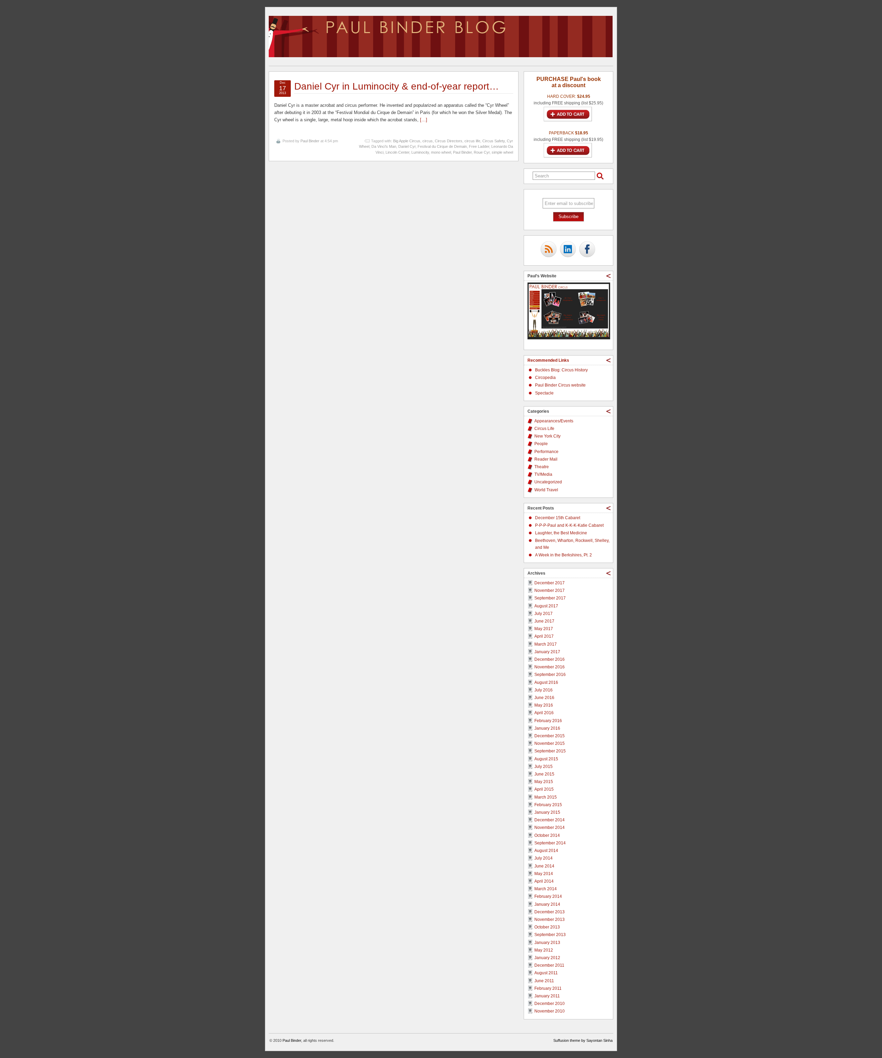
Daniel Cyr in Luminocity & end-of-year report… (396, 86)
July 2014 (543, 858)
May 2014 (543, 873)
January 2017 (547, 651)
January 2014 (547, 904)
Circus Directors (448, 141)
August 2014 (546, 850)
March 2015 (545, 797)
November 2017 (549, 590)
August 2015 (546, 759)
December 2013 (549, 912)
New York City (547, 436)
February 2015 (548, 804)
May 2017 (543, 628)
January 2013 (547, 942)
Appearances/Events (553, 421)
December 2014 (549, 820)
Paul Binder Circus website (560, 385)
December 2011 (549, 965)
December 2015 (549, 735)
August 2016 (546, 682)
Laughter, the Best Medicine (561, 533)
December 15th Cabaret (557, 517)
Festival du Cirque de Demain (442, 146)
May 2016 (543, 705)
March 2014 (545, 888)
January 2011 (547, 996)
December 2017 (549, 583)
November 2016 (549, 667)
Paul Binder (309, 141)
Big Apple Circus (406, 141)
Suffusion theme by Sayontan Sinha (583, 1040)
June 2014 (544, 866)
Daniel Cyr (407, 146)
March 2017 (545, 644)
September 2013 (550, 934)
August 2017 (546, 606)
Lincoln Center (397, 152)
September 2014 (550, 843)
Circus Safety (493, 141)
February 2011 (548, 988)
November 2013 (549, 919)
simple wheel (502, 152)
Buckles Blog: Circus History (561, 370)
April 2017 (544, 636)
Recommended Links (548, 360)
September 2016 (550, 674)
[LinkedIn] (568, 250)
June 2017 (544, 621)
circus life (472, 141)
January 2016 (547, 728)
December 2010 (549, 1003)
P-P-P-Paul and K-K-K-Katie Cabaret (569, 525)
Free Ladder (479, 146)
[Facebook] (587, 250)
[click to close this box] (608, 276)
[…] (423, 119)
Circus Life (544, 428)
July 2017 (543, 613)
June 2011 (544, 980)
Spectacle (544, 393)
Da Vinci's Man (383, 146)
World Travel (546, 489)
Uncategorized (548, 482)
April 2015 (544, 789)
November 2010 (549, 1011)
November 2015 (549, 743)
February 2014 (548, 896)
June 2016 (544, 697)
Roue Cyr (482, 152)
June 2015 (544, 774)
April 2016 (544, 712)
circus (427, 141)
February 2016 (548, 720)
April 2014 (544, 881)
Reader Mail (545, 459)
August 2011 (546, 972)
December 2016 (549, 659)
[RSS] (548, 250)
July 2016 (543, 690)
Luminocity (420, 152)
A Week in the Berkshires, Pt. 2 (563, 555)
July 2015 (543, 766)
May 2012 (543, 950)
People (541, 443)
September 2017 (550, 598)
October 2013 (547, 927)
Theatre (541, 466)
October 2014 (547, 835)
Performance (546, 451)
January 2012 (547, 957)
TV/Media (543, 474)
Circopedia (545, 377)
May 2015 (543, 781)
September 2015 (550, 751)
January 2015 (547, 812)
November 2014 (549, 827)
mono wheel (441, 152)
